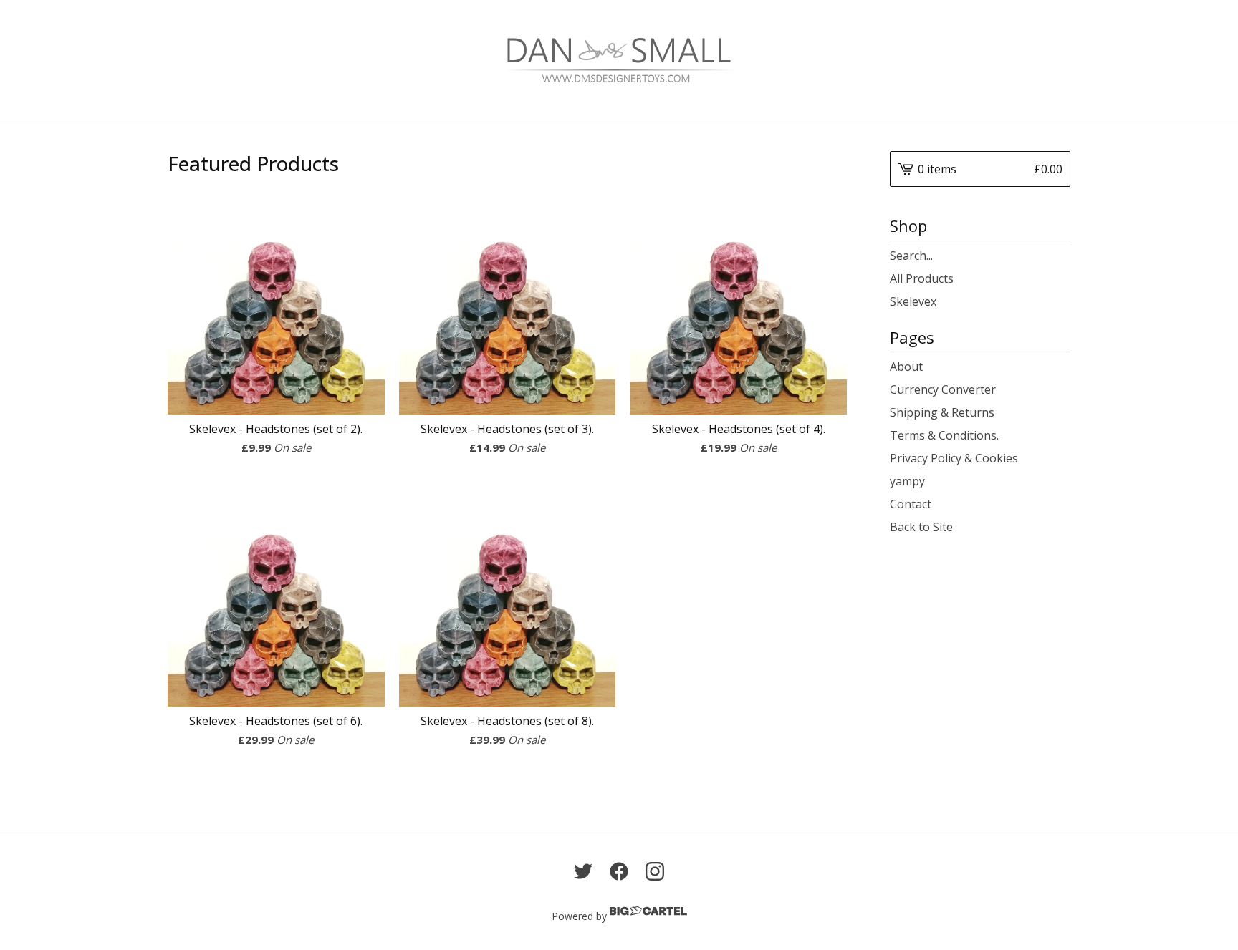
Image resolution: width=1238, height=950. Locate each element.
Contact (910, 504)
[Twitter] (583, 871)
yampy (907, 481)
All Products (922, 278)
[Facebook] (619, 871)
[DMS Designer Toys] (619, 61)
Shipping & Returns (942, 412)
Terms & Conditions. (944, 435)
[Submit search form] (1059, 255)
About (906, 366)
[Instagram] (655, 871)
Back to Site (921, 527)
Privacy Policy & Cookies (954, 458)
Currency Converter (943, 389)
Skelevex (913, 301)
